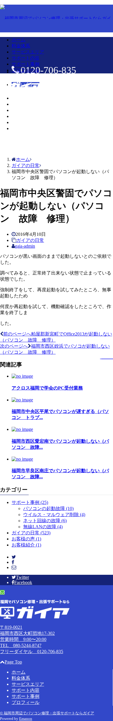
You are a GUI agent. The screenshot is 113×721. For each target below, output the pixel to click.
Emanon (25, 718)
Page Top (13, 661)
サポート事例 (25, 64)
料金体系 (21, 45)
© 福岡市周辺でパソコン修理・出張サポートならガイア (47, 713)
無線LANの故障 (43, 526)
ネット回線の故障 (45, 520)
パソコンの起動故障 (48, 508)
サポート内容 (25, 57)
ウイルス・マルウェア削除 (54, 514)
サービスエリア (28, 51)
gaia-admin (25, 246)
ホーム (18, 39)
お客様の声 (26, 538)
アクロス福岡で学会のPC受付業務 (47, 387)
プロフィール (25, 70)
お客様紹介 (26, 544)
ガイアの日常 (30, 240)
